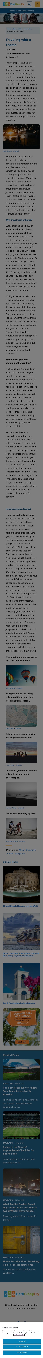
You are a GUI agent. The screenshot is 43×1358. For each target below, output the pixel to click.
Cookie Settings (22, 1352)
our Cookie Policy (19, 1335)
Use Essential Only (22, 1347)
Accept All (22, 1341)
